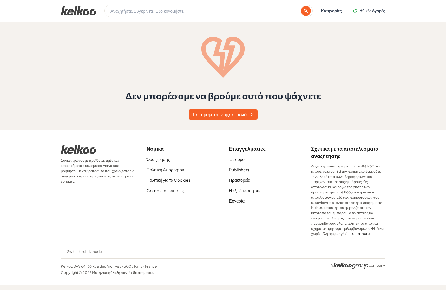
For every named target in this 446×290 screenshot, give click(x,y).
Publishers (239, 169)
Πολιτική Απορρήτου (165, 169)
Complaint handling (166, 190)
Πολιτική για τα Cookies (169, 180)
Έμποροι (237, 159)
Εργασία (237, 201)
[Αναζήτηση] (306, 11)
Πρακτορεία (239, 180)
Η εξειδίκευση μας (245, 190)
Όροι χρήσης (158, 159)
